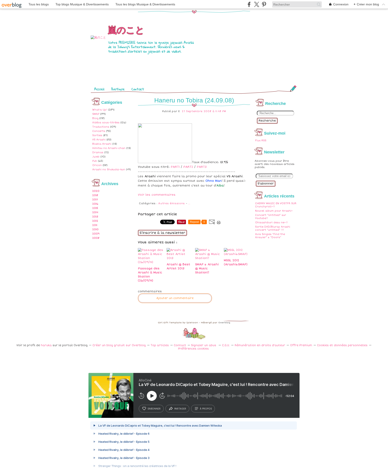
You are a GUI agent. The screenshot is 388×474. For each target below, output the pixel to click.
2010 (95, 229)
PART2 (188, 167)
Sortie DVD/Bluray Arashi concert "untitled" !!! (272, 228)
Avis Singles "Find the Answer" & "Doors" (270, 236)
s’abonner (154, 408)
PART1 (175, 167)
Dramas (97, 152)
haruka (46, 345)
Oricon (97, 165)
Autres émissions (171, 203)
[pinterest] (264, 4)
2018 (95, 195)
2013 (95, 216)
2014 (95, 212)
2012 (95, 220)
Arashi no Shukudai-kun (108, 169)
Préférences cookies (193, 348)
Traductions (100, 126)
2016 (95, 203)
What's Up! (99, 109)
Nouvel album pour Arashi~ (274, 210)
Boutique (118, 89)
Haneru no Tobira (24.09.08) (194, 100)
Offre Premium (301, 345)
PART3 (202, 167)
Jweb (95, 156)
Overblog (224, 322)
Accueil (99, 89)
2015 (95, 208)
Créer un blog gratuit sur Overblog (119, 345)
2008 (95, 238)
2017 (95, 199)
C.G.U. (226, 345)
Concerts (98, 131)
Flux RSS (260, 140)
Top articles (160, 345)
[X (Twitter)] (256, 4)
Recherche (267, 120)
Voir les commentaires (157, 195)
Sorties (97, 135)
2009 (95, 233)
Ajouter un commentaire (175, 298)
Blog (95, 118)
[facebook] (249, 4)
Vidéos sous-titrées (105, 122)
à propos (206, 408)
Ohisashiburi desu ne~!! (271, 222)
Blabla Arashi (101, 143)
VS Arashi (99, 139)
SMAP (95, 114)
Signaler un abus (204, 345)
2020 (95, 191)
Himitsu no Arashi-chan (108, 148)
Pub (94, 160)
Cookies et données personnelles (342, 345)
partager (180, 408)
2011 (94, 225)
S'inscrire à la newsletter (162, 233)
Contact (137, 89)
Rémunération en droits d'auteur (260, 345)
